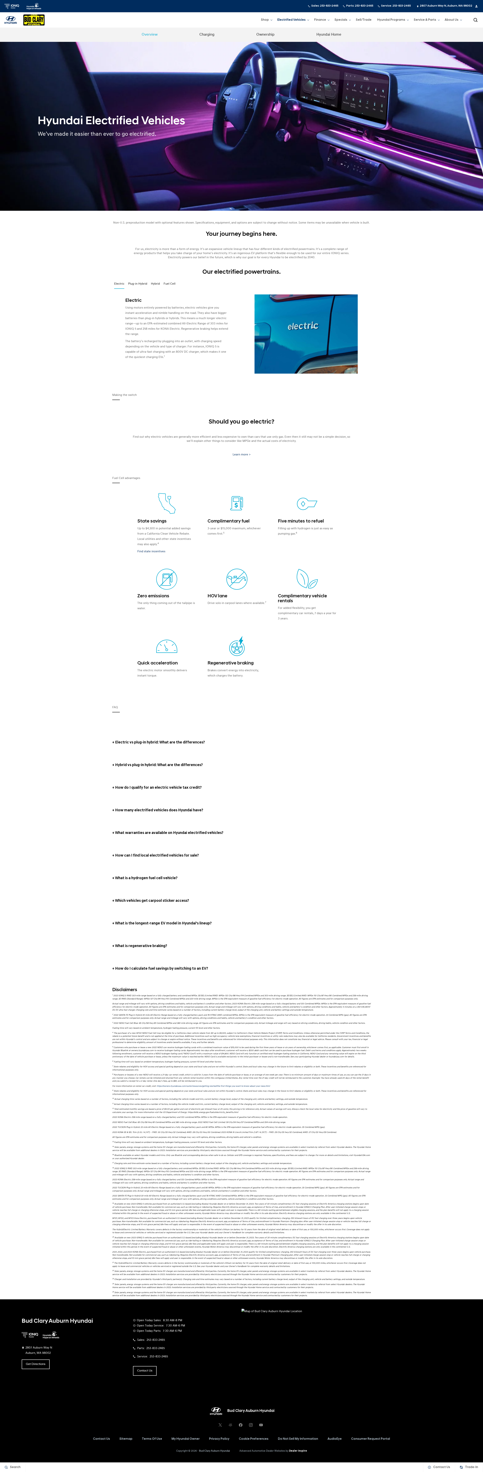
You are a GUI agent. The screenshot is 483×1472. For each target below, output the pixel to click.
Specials (341, 19)
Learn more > (242, 454)
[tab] (241, 742)
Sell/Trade (363, 19)
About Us (451, 19)
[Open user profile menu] (476, 6)
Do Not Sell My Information (298, 1439)
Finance (320, 19)
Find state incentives (151, 551)
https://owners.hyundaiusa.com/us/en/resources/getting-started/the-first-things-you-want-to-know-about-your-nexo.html (213, 1086)
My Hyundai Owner (186, 1439)
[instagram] (251, 1425)
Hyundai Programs (391, 20)
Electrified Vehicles (291, 19)
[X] (220, 1425)
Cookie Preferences (253, 1439)
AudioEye (335, 1439)
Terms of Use (152, 1439)
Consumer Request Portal (370, 1439)
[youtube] (261, 1425)
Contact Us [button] (144, 1370)
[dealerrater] (230, 1425)
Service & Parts (425, 19)
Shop (265, 19)
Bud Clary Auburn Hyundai (214, 1451)
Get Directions (35, 1364)
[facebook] (240, 1425)
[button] (475, 20)
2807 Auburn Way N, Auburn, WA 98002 (446, 6)
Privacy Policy (219, 1439)
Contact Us (101, 1439)
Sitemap (125, 1439)
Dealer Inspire (298, 1451)
